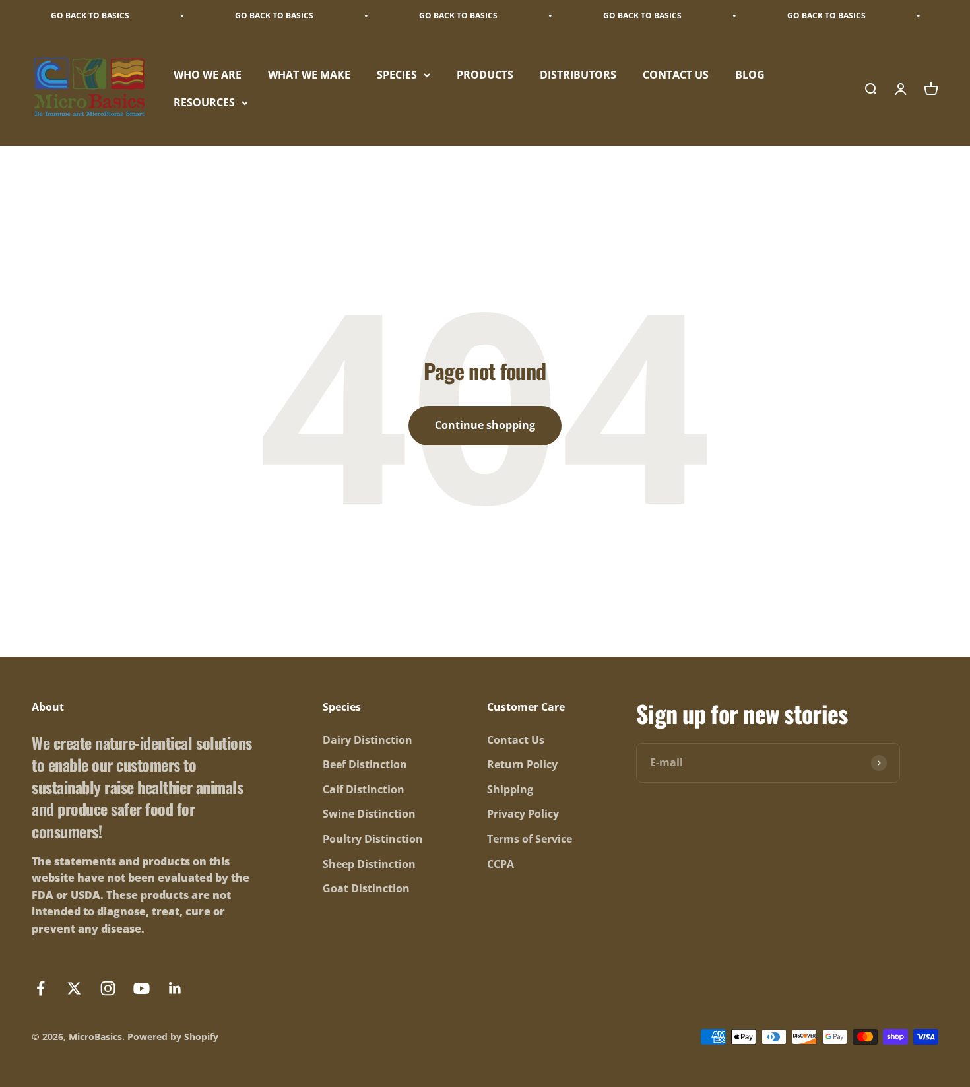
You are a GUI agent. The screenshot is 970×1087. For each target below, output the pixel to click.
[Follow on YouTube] (141, 988)
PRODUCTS (485, 74)
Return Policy (522, 764)
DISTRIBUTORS (578, 74)
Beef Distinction (365, 764)
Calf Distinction (363, 789)
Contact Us (515, 740)
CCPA (500, 864)
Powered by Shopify (172, 1036)
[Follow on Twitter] (74, 988)
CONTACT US (676, 74)
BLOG (750, 74)
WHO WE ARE (208, 74)
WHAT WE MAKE (309, 74)
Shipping (510, 789)
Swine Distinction (369, 814)
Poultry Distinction (373, 839)
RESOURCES (204, 102)
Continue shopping (485, 425)
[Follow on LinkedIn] (175, 988)
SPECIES (397, 74)
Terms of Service (529, 839)
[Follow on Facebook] (40, 988)
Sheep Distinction (369, 864)
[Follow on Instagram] (108, 988)
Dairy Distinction (367, 740)
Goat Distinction (366, 888)
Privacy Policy (523, 814)
